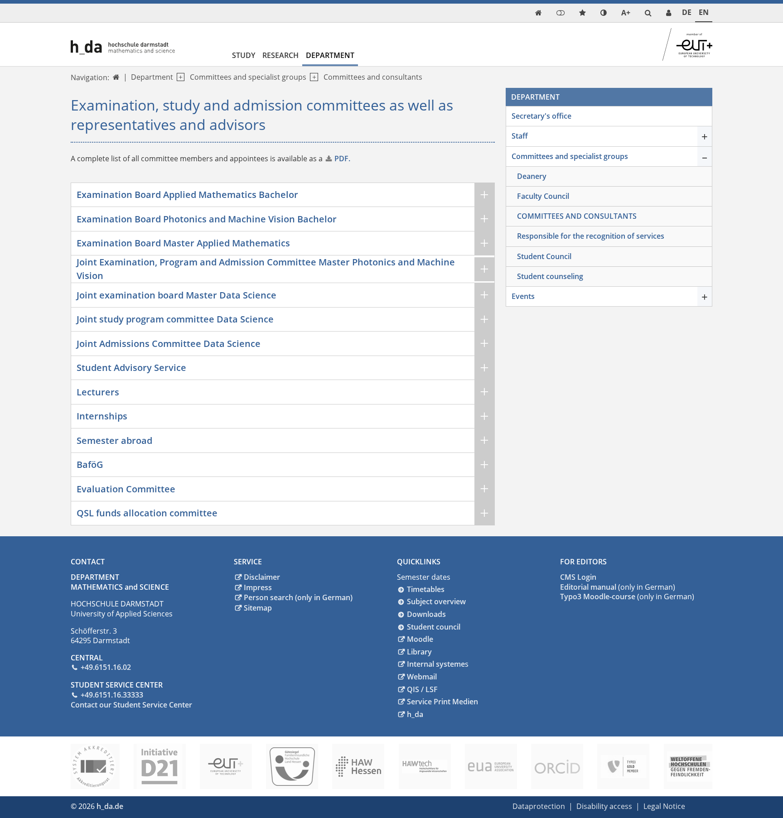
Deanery (531, 176)
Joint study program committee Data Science (175, 319)
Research (280, 55)
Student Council (544, 256)
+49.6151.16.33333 (112, 695)
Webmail (422, 677)
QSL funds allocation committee (147, 513)
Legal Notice (664, 806)
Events (523, 296)
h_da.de (110, 806)
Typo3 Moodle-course (597, 596)
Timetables (426, 589)
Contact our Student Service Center (131, 705)
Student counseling (550, 276)
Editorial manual (588, 587)
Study (243, 55)
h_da (415, 714)
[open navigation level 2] (312, 77)
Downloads (426, 614)
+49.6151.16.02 (106, 667)
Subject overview (436, 601)
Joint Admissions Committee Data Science (169, 343)
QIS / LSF (422, 689)
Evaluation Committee (126, 489)
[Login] (560, 13)
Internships (102, 416)
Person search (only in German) (298, 597)
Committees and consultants (373, 77)
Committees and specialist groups (248, 77)
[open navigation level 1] (178, 77)
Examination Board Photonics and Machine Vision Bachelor (207, 219)
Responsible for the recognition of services (590, 236)
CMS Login (578, 577)
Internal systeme (436, 664)
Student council (433, 627)
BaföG (90, 464)
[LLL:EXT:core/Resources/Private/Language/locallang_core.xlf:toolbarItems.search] (648, 13)
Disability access (604, 806)
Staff (520, 136)
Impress (258, 587)
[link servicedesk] (668, 13)
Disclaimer (262, 577)
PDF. (342, 159)
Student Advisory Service (131, 367)
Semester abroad (114, 440)
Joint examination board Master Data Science (176, 295)
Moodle (420, 639)
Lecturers (98, 392)
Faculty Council (543, 196)
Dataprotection (538, 806)
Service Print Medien (442, 702)
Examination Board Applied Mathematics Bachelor (187, 194)
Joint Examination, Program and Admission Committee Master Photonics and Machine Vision (266, 269)
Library (419, 652)
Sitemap (258, 608)
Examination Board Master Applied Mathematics (183, 243)
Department (330, 55)
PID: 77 (141, 806)
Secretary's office (541, 116)
